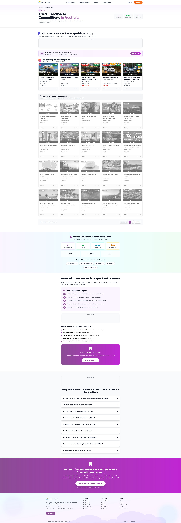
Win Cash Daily (86, 502)
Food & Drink (84, 122)
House (66, 83)
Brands (43, 7)
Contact (121, 502)
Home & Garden (105, 506)
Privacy (121, 508)
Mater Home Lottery (86, 81)
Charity (44, 83)
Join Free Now (90, 360)
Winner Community (87, 508)
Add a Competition (124, 504)
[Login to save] (53, 89)
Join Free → (51, 513)
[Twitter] (53, 509)
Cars (41, 83)
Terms (126, 508)
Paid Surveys (86, 500)
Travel (83, 209)
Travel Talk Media (44, 120)
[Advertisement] (90, 44)
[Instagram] (50, 509)
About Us (122, 500)
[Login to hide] (56, 89)
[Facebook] (47, 509)
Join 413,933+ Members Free (89, 483)
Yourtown (63, 79)
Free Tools (122, 506)
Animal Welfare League (108, 79)
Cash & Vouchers (109, 83)
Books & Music (64, 122)
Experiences (42, 122)
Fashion (104, 151)
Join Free (138, 2)
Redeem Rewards (87, 506)
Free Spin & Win (86, 504)
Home (39, 7)
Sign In (130, 2)
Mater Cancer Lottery (45, 81)
